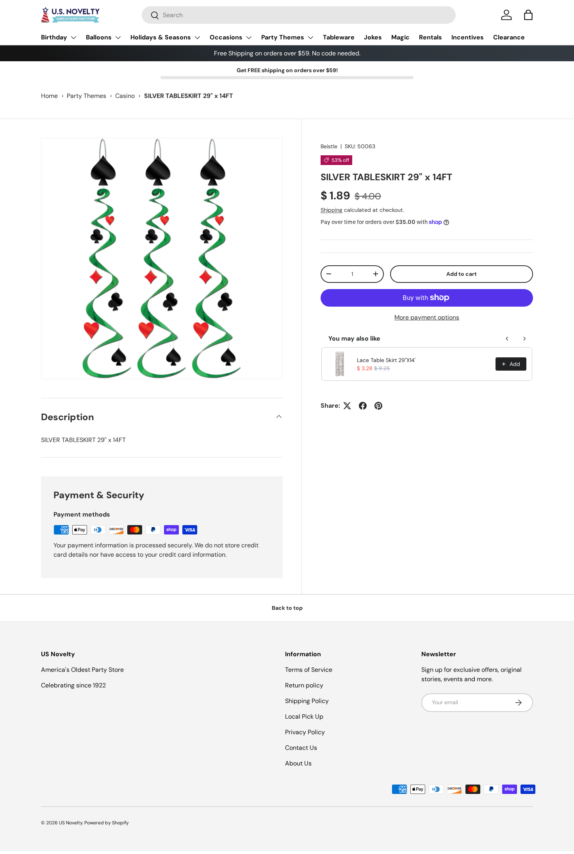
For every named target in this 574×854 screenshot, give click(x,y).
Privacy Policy (305, 732)
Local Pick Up (304, 716)
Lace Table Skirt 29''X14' (386, 360)
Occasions (226, 37)
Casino (125, 96)
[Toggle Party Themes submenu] (310, 37)
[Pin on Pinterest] (378, 406)
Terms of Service (308, 670)
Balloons (99, 37)
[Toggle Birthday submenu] (73, 37)
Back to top (287, 607)
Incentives (467, 37)
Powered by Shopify (106, 823)
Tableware (339, 37)
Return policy (304, 685)
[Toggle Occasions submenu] (248, 37)
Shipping (331, 209)
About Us (298, 763)
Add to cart (461, 273)
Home (49, 96)
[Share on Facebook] (363, 406)
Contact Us (301, 748)
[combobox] (299, 15)
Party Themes (282, 37)
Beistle (329, 146)
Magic (400, 37)
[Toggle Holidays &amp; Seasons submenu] (197, 37)
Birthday (54, 37)
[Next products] (524, 338)
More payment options (426, 317)
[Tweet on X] (347, 406)
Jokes (373, 37)
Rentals (430, 37)
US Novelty (70, 823)
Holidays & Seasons (160, 37)
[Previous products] (507, 338)
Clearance (509, 37)
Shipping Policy (307, 701)
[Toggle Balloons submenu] (118, 37)
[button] (528, 14)
